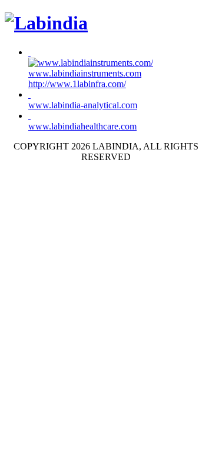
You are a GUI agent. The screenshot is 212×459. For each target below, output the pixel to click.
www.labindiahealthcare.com (82, 126)
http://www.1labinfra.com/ (77, 84)
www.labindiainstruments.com (84, 73)
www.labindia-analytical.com (82, 105)
